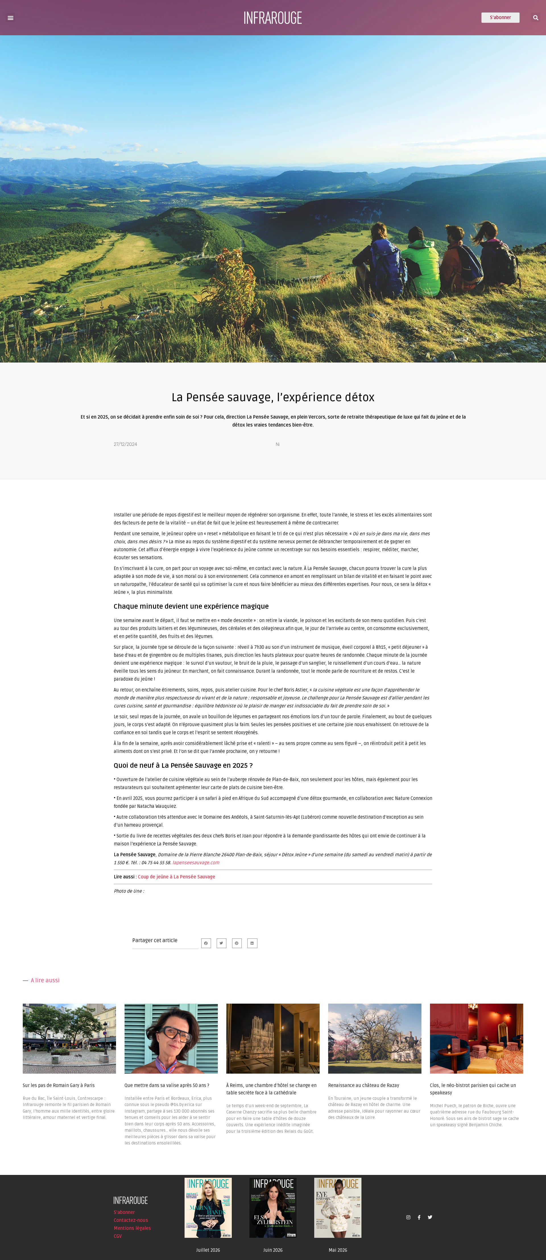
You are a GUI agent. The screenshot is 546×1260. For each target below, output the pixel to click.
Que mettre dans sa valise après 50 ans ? (167, 1085)
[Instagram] (408, 1217)
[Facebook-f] (419, 1217)
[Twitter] (430, 1217)
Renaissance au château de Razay (363, 1085)
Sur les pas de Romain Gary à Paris (59, 1085)
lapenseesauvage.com (195, 863)
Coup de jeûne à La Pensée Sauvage (176, 877)
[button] (10, 17)
